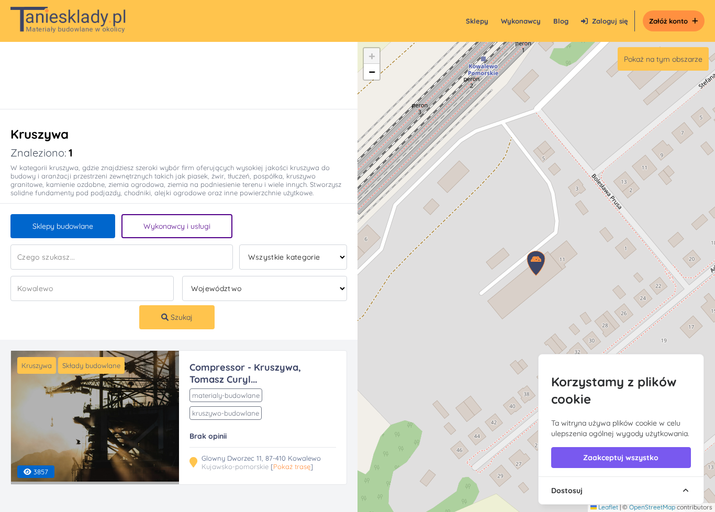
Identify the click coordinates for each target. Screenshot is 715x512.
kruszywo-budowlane (225, 413)
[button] (371, 56)
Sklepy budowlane (62, 226)
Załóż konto (668, 21)
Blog (560, 21)
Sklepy (477, 21)
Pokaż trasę (291, 466)
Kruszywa (36, 365)
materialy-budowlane (226, 395)
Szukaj (181, 317)
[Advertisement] (168, 75)
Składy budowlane (91, 365)
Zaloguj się (610, 21)
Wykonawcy (521, 21)
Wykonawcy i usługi (176, 226)
